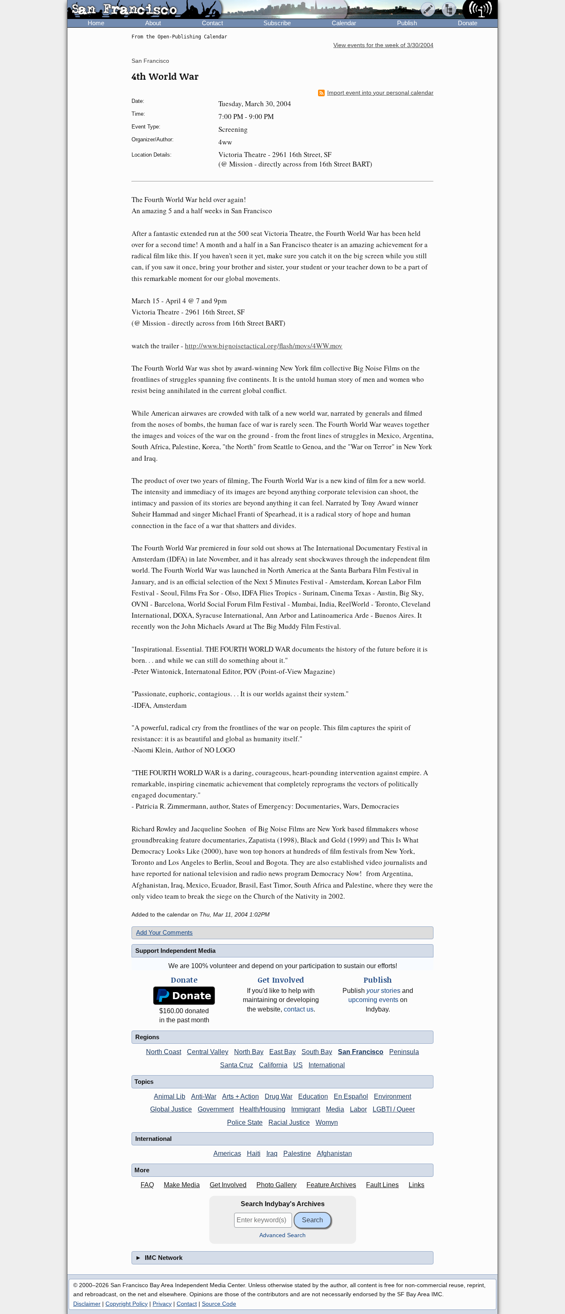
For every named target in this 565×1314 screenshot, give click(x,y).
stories (383, 990)
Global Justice (171, 1109)
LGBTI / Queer (394, 1109)
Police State (245, 1122)
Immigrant (305, 1109)
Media (335, 1109)
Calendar (344, 22)
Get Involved (228, 1184)
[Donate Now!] (184, 995)
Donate (467, 22)
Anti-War (203, 1096)
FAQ (147, 1184)
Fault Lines (382, 1184)
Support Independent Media (175, 950)
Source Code (219, 1303)
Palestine (297, 1153)
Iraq (272, 1153)
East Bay (282, 1051)
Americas (227, 1153)
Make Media (182, 1184)
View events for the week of (383, 45)
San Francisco (150, 60)
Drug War (278, 1096)
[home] (144, 10)
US (298, 1065)
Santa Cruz (236, 1065)
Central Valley (207, 1051)
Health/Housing (262, 1109)
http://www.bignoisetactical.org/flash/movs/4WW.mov (263, 345)
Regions (147, 1036)
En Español (351, 1096)
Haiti (254, 1153)
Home (96, 22)
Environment (392, 1096)
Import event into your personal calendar (380, 93)
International (327, 1065)
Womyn (327, 1122)
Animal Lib (169, 1096)
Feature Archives (331, 1184)
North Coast (163, 1051)
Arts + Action (240, 1096)
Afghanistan (334, 1153)
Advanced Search (282, 1235)
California (273, 1065)
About (153, 22)
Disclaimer (87, 1303)
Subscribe (277, 22)
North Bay (248, 1051)
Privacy (162, 1303)
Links (416, 1184)
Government (216, 1109)
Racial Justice (289, 1122)
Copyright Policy (126, 1303)
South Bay (317, 1051)
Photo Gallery (276, 1184)
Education (313, 1096)
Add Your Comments (164, 932)
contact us (299, 1009)
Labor (358, 1109)
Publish (407, 22)
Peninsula (404, 1051)
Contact (212, 22)
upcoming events (373, 999)
